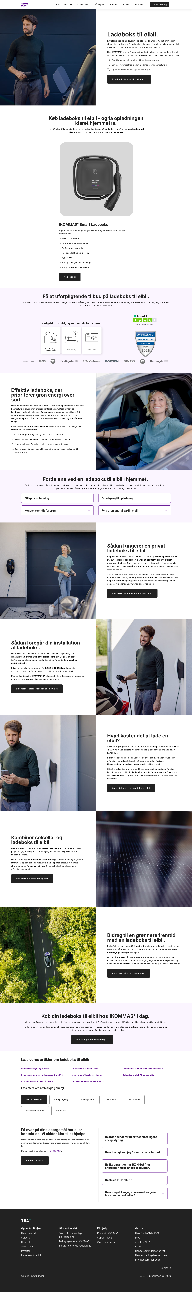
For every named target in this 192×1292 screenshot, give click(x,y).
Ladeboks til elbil (35, 1110)
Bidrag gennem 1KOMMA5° (75, 1241)
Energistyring (61, 1099)
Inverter (25, 1250)
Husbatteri (134, 1099)
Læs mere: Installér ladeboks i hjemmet (37, 689)
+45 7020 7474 (54, 1151)
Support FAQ (104, 1237)
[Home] (24, 5)
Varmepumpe (88, 1099)
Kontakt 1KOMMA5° (108, 1233)
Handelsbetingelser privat (150, 1250)
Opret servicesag (107, 1242)
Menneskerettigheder (147, 1259)
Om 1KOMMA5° (34, 1099)
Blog (137, 1237)
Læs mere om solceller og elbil (32, 878)
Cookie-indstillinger (32, 1275)
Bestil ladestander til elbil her (127, 79)
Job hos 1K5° (142, 1242)
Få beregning (160, 5)
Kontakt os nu (33, 1160)
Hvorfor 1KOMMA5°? (147, 1233)
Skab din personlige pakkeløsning (70, 1235)
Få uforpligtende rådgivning (91, 1039)
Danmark (165, 1267)
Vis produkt (70, 277)
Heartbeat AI (64, 4)
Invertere (61, 1110)
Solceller (111, 1099)
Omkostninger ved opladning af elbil (131, 788)
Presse (139, 1246)
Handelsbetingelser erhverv (151, 1255)
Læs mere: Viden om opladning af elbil (132, 593)
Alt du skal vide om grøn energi (128, 973)
